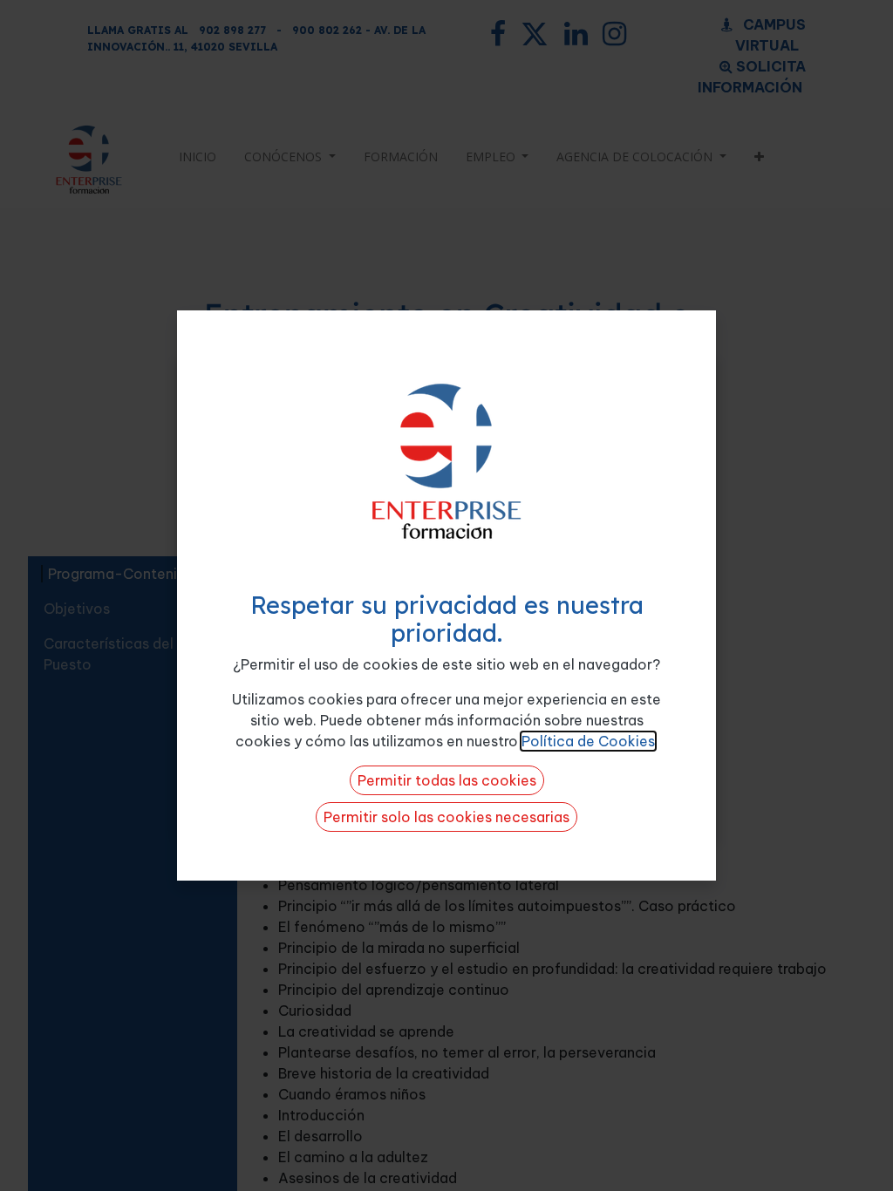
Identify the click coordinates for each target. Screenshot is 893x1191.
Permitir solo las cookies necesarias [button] (446, 817)
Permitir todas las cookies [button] (447, 780)
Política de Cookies (588, 741)
